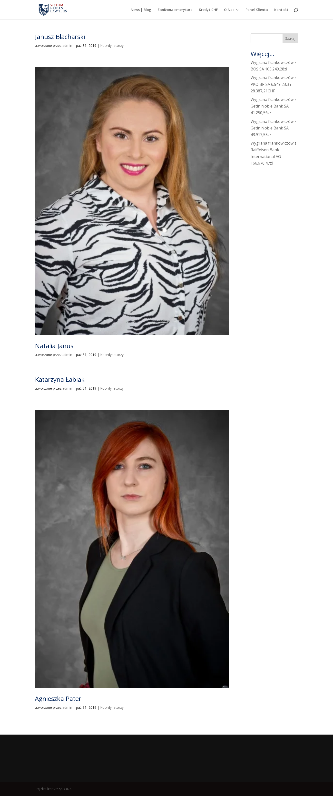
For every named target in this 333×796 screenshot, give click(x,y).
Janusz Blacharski (60, 36)
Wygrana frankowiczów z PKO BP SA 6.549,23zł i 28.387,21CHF (273, 84)
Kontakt (281, 10)
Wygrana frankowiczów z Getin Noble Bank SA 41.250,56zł (273, 106)
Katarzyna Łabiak (60, 379)
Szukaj (290, 38)
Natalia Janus (54, 345)
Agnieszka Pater (58, 698)
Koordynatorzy (112, 45)
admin (67, 45)
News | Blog (141, 10)
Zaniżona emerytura (175, 10)
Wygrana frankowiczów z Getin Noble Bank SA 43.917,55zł (273, 128)
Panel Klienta (256, 10)
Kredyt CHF (208, 10)
